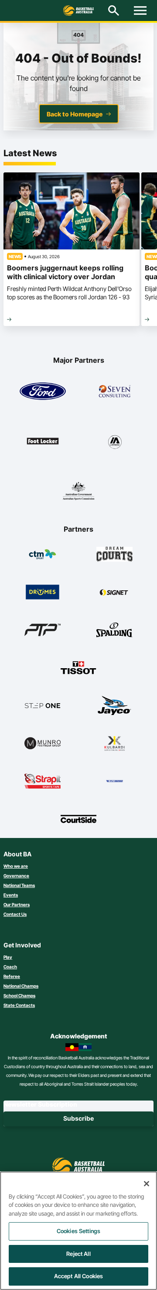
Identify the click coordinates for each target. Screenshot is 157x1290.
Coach (10, 966)
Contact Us (15, 914)
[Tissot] (79, 668)
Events (10, 894)
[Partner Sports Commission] (78, 491)
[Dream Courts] (114, 554)
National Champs (20, 986)
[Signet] (114, 592)
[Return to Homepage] (78, 10)
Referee (11, 976)
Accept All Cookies (78, 1275)
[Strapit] (42, 781)
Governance (16, 875)
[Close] (146, 1183)
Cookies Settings (78, 1230)
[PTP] (42, 630)
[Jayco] (114, 705)
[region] (78, 1230)
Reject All (78, 1253)
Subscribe (78, 1118)
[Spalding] (114, 630)
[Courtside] (79, 819)
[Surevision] (114, 781)
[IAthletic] (114, 441)
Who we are (15, 866)
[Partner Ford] (43, 391)
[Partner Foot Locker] (43, 441)
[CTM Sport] (42, 554)
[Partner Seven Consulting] (114, 391)
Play (7, 957)
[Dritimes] (42, 592)
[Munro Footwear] (42, 743)
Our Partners (16, 904)
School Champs (19, 995)
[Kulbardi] (114, 743)
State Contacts (19, 1005)
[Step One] (42, 705)
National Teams (19, 885)
